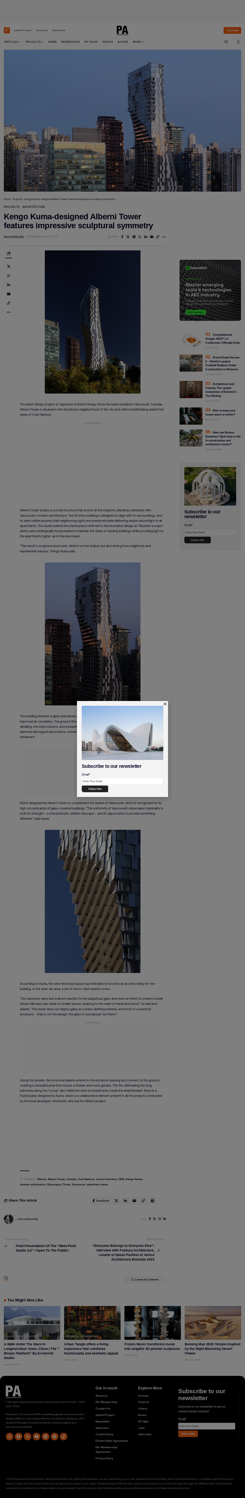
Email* (86, 775)
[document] (122, 749)
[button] (165, 704)
